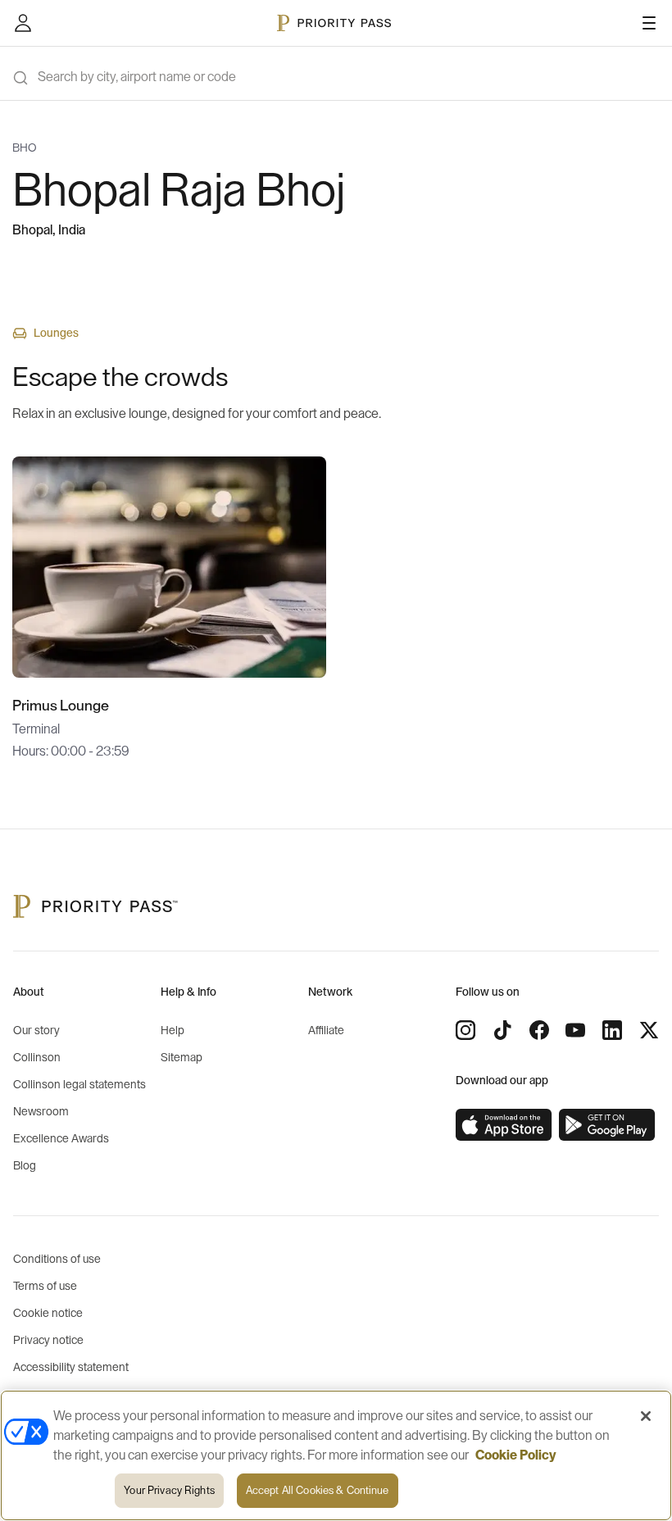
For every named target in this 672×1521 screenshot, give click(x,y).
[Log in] (23, 23)
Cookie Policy (515, 1455)
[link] (504, 1125)
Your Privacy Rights (169, 1490)
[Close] (646, 1416)
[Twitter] (649, 1030)
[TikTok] (502, 1030)
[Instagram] (465, 1030)
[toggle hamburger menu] (649, 23)
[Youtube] (575, 1030)
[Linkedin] (612, 1030)
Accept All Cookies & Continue (317, 1490)
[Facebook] (539, 1030)
